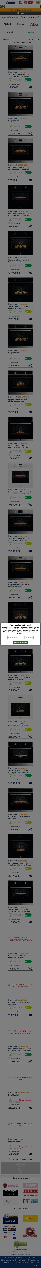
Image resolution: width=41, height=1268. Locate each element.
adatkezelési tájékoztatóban (19, 632)
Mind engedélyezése (20, 642)
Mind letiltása (12, 637)
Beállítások (29, 637)
